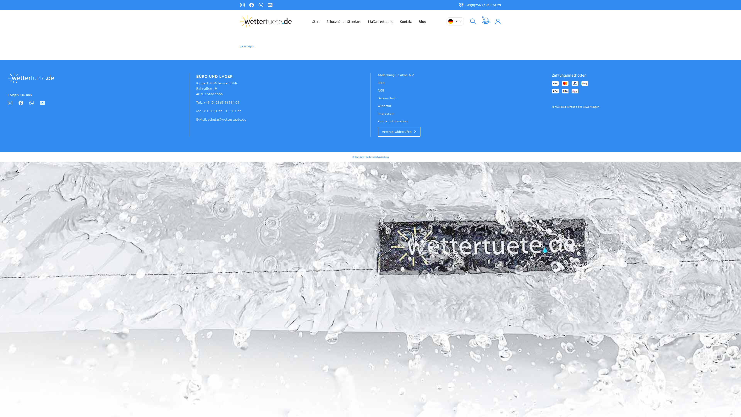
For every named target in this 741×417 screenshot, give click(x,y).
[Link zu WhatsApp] (261, 5)
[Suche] (473, 21)
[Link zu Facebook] (251, 5)
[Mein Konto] (498, 21)
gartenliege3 (247, 46)
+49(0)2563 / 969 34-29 (483, 5)
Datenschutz (387, 98)
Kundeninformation (393, 121)
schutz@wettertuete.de (227, 119)
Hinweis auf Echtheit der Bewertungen (575, 106)
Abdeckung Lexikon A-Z (396, 75)
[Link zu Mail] (270, 5)
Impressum (386, 113)
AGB (381, 90)
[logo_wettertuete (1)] (266, 21)
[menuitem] (316, 21)
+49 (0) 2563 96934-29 (222, 102)
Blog (381, 82)
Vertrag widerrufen (397, 131)
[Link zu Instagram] (242, 5)
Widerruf (385, 106)
